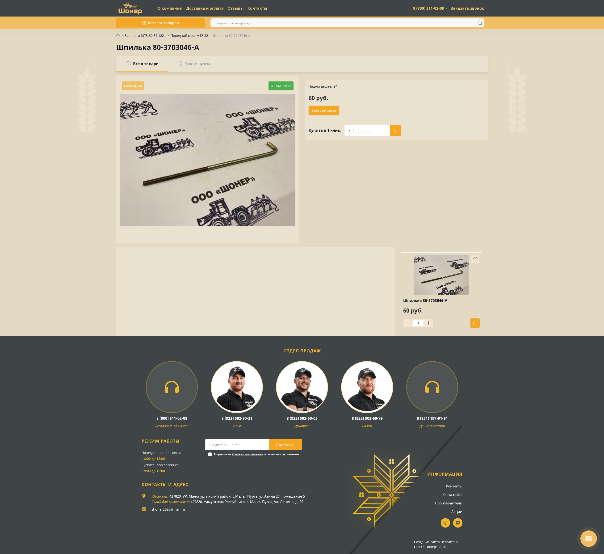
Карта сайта (452, 494)
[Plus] (428, 323)
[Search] (480, 22)
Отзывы (235, 8)
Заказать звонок (467, 8)
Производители (448, 503)
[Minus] (408, 323)
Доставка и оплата (205, 8)
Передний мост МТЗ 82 (189, 35)
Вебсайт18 (449, 542)
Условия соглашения (247, 454)
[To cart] (475, 323)
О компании (170, 8)
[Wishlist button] (475, 259)
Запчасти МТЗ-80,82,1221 (145, 35)
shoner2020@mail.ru (168, 509)
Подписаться (285, 445)
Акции (456, 511)
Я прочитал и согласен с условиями (256, 454)
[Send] (395, 130)
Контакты (257, 8)
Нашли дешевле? (323, 86)
